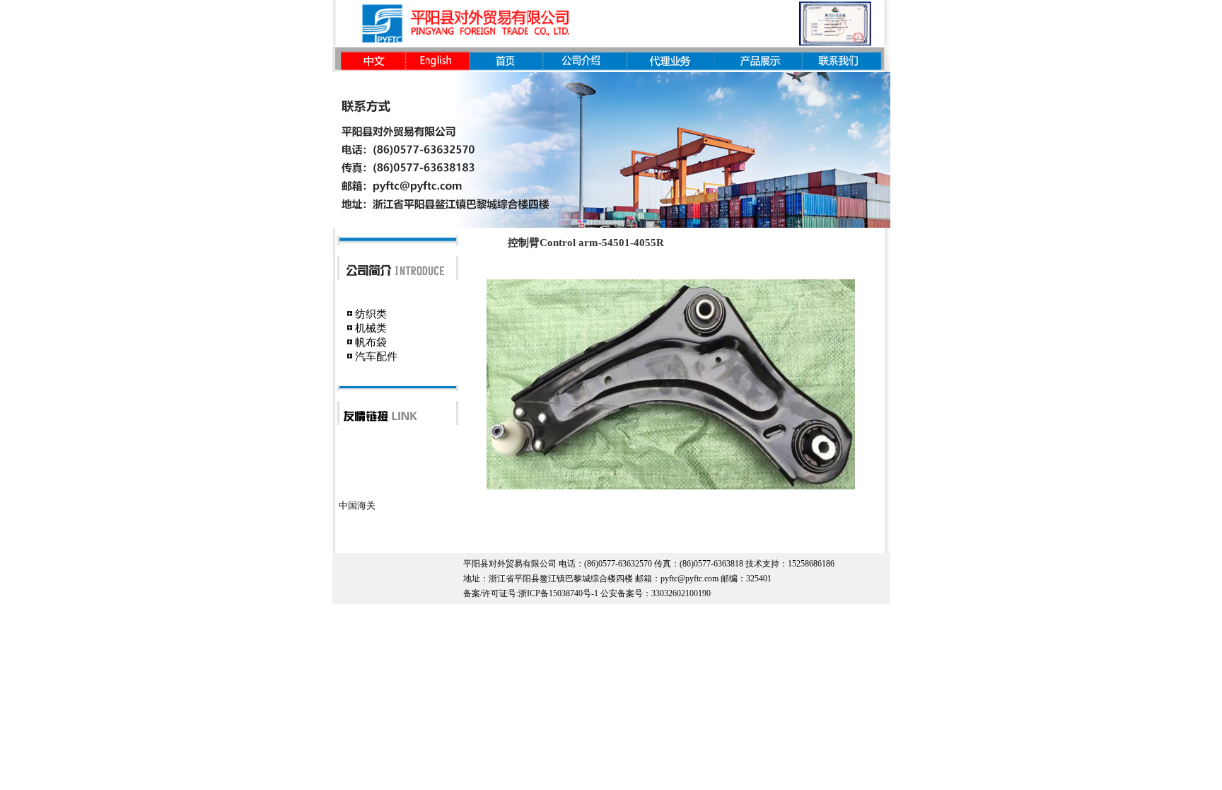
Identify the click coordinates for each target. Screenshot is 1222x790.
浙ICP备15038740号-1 (558, 593)
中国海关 (357, 498)
